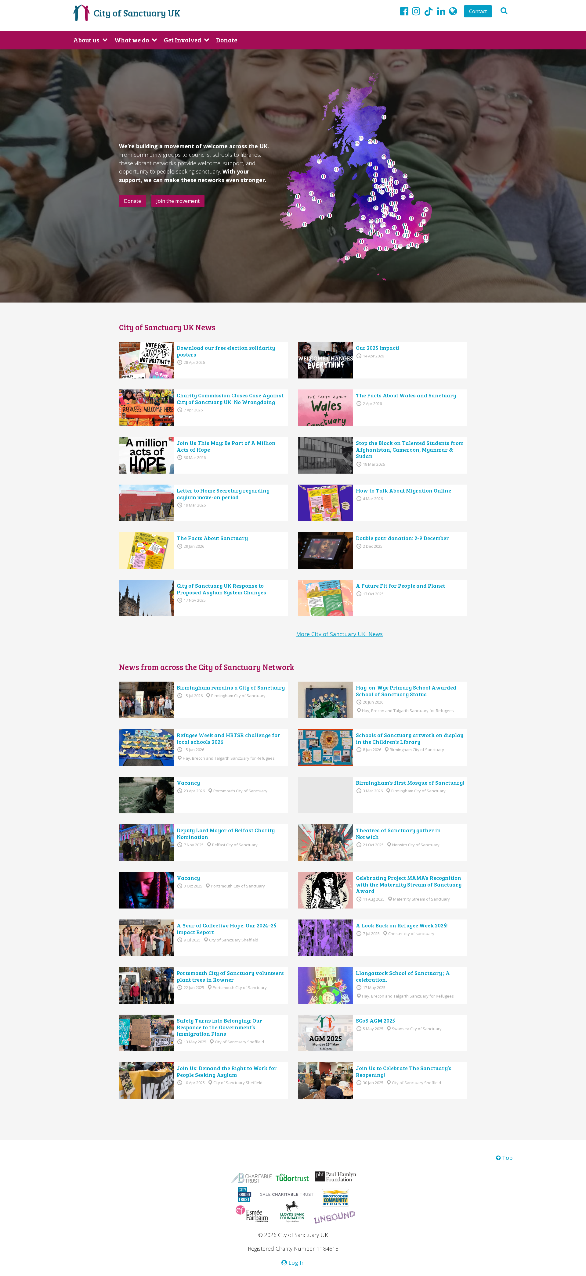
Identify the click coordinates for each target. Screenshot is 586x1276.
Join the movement (178, 201)
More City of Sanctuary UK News (339, 634)
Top (507, 1157)
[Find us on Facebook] (404, 11)
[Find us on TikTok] (428, 12)
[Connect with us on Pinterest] (441, 11)
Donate (226, 39)
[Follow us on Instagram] (416, 11)
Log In (296, 1262)
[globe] (453, 11)
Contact (478, 11)
